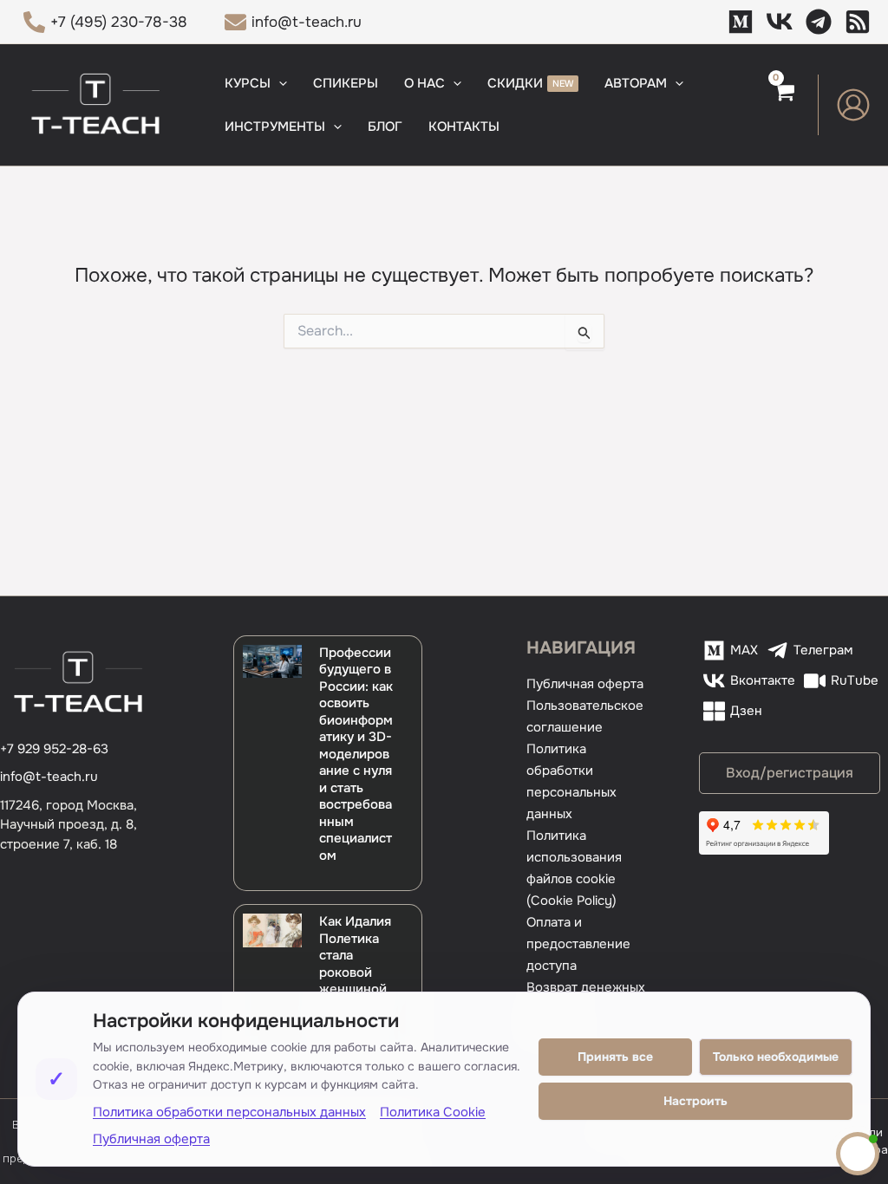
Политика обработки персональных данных (229, 1112)
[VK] (780, 22)
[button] (279, 83)
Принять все (615, 1056)
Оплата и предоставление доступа (578, 944)
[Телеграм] (819, 22)
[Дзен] (858, 22)
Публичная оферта (584, 684)
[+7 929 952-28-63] (54, 749)
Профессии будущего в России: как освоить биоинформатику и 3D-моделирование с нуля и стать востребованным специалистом (356, 754)
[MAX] (741, 22)
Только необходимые (776, 1056)
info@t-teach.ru (49, 776)
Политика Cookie (433, 1112)
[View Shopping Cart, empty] (783, 105)
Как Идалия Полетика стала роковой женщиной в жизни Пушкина (355, 972)
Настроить (695, 1101)
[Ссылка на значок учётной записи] (853, 105)
